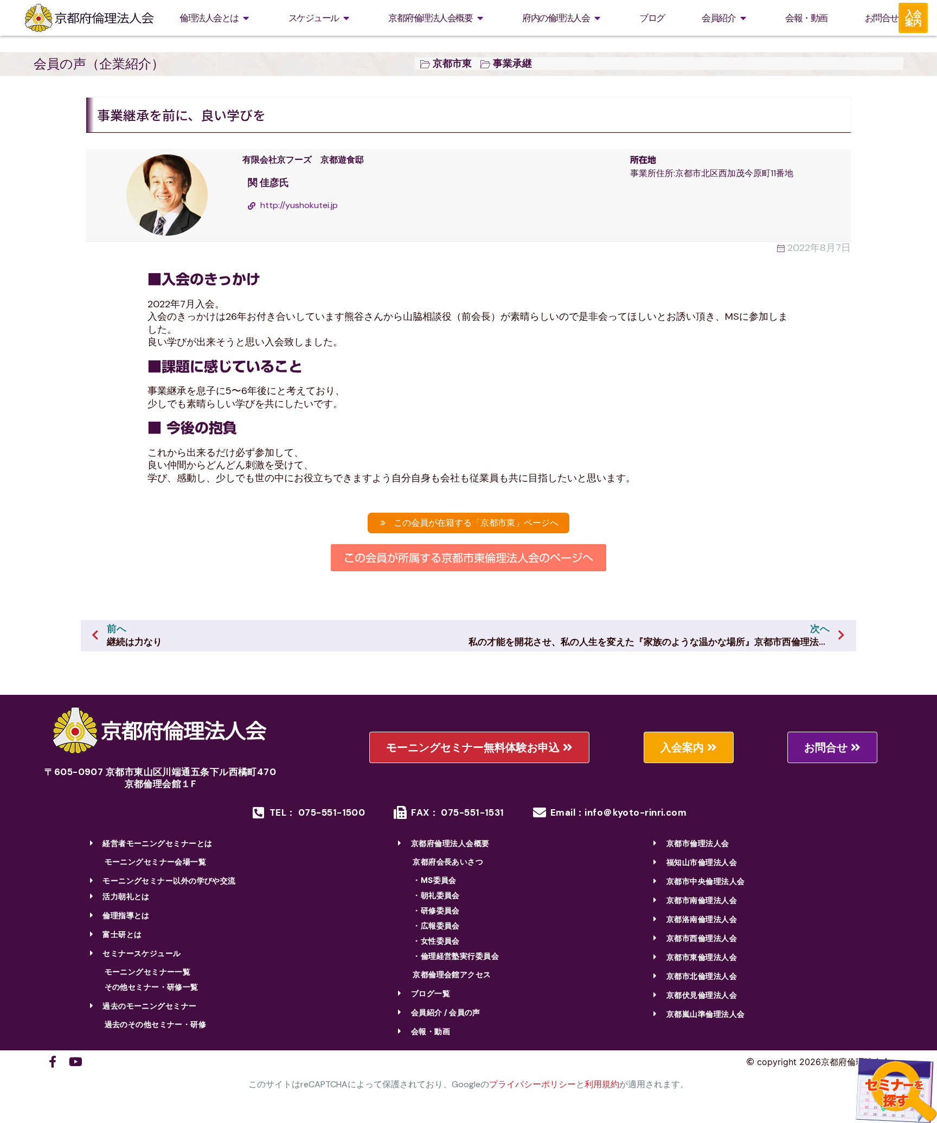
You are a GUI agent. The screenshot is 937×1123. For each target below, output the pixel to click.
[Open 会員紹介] (743, 18)
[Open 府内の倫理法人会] (597, 18)
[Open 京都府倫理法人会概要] (480, 18)
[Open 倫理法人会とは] (246, 18)
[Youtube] (75, 1062)
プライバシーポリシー (532, 1084)
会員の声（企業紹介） (99, 63)
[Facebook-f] (53, 1062)
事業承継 (512, 63)
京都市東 (452, 63)
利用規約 (602, 1084)
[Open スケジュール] (346, 18)
